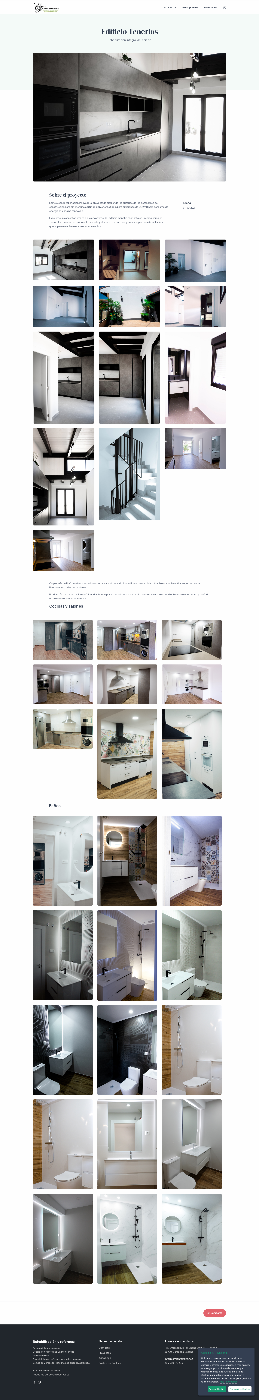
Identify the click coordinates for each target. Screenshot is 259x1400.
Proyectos (170, 7)
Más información (228, 1381)
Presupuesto (190, 7)
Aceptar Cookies (217, 1389)
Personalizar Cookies (239, 1389)
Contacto (104, 1347)
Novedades (210, 7)
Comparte (216, 1313)
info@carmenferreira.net (179, 1359)
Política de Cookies (110, 1363)
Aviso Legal (105, 1358)
